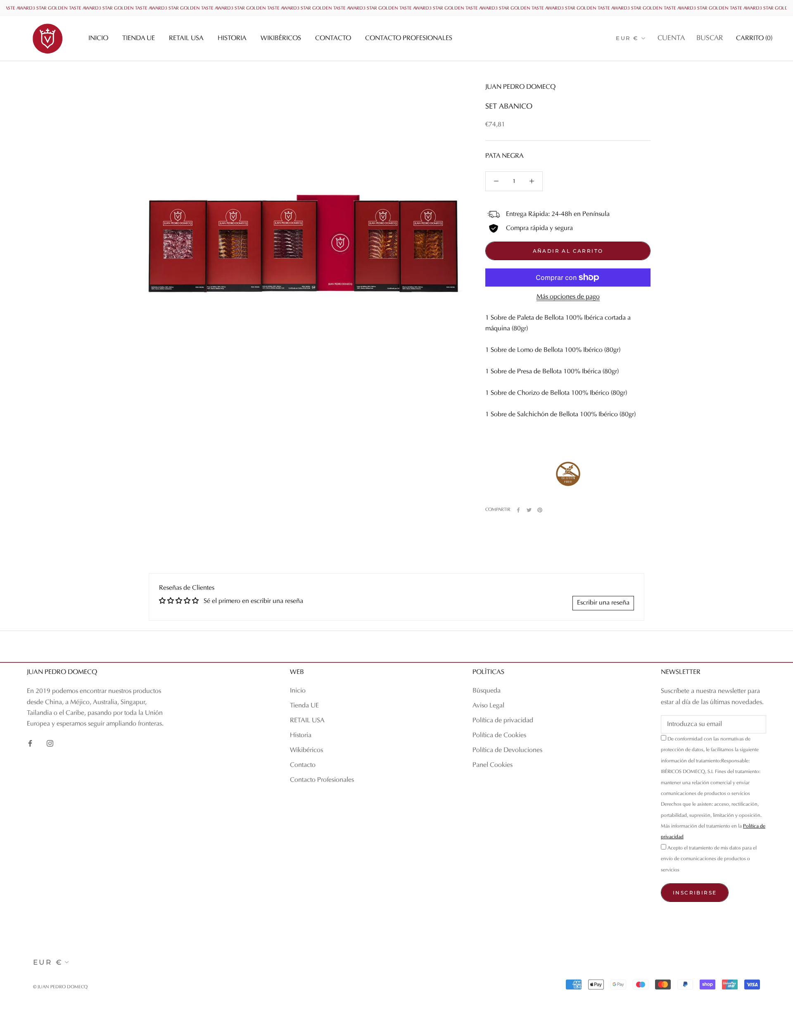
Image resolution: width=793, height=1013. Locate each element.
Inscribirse (695, 893)
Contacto (333, 38)
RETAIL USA (186, 38)
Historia (232, 38)
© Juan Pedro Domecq (60, 987)
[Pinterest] (539, 510)
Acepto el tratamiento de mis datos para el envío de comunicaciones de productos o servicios (709, 859)
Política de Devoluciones (507, 750)
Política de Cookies (499, 735)
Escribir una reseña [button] (603, 603)
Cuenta (671, 38)
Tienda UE (138, 38)
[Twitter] (529, 510)
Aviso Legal (488, 705)
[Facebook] (518, 510)
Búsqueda (486, 691)
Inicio (98, 38)
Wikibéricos (281, 38)
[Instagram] (50, 743)
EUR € (627, 38)
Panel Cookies (492, 765)
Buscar (709, 38)
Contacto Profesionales (408, 38)
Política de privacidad (502, 720)
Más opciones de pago (568, 297)
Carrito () (754, 38)
